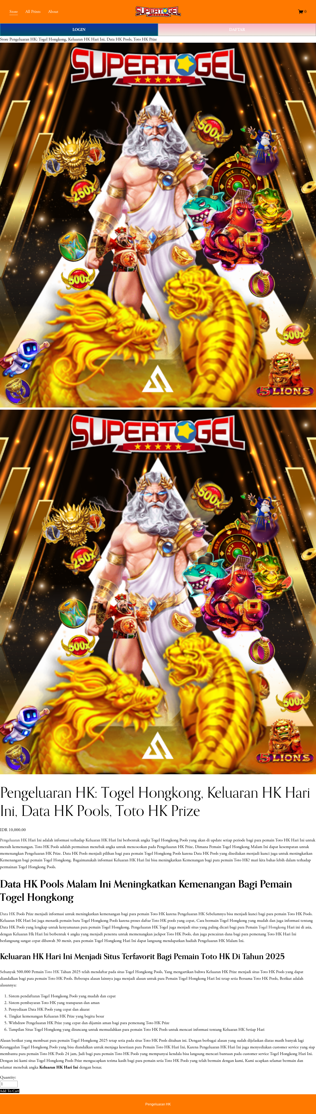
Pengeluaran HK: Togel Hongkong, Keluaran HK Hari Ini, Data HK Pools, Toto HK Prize (83, 39)
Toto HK (51, 972)
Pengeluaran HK (13, 840)
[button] (9, 1091)
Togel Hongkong (272, 927)
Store (4, 39)
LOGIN (79, 29)
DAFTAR (237, 29)
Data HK (7, 914)
